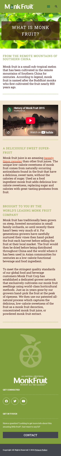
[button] (48, 6)
